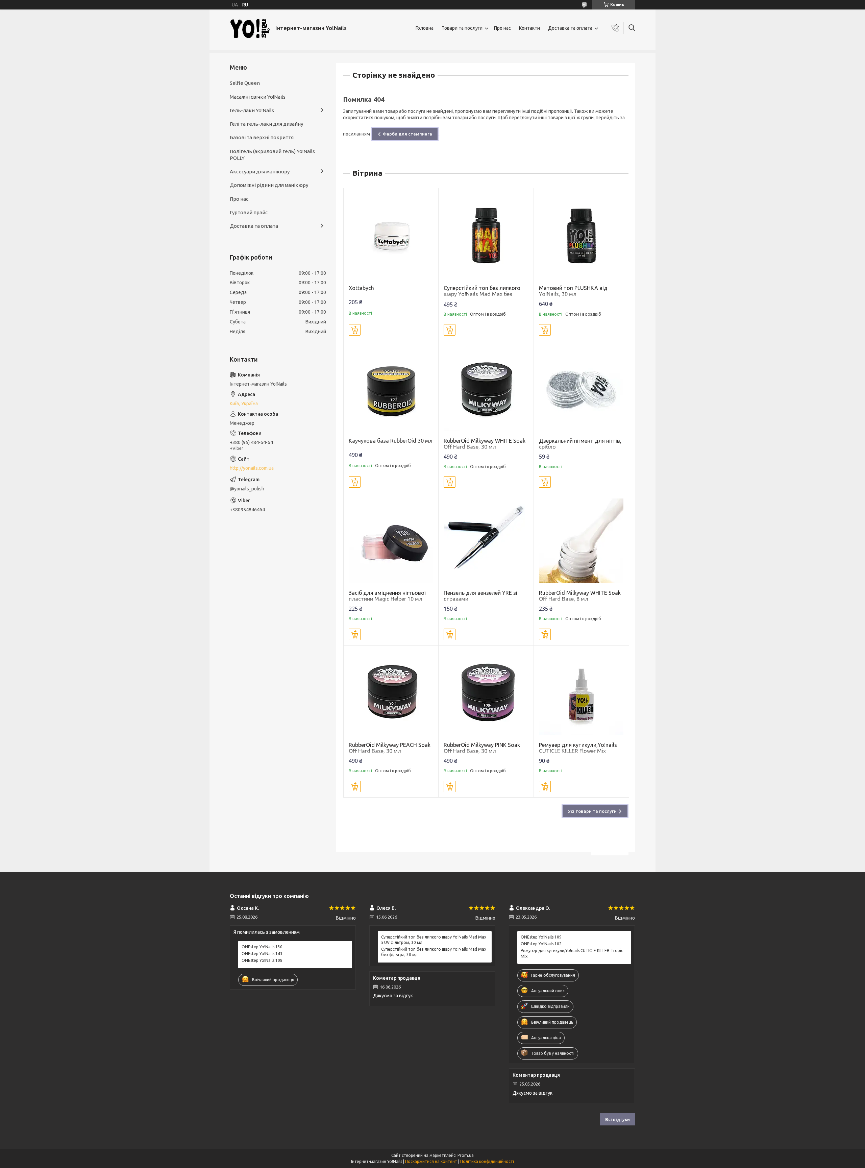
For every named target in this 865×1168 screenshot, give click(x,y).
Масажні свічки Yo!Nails (258, 97)
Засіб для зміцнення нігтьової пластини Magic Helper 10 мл (387, 596)
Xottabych (361, 288)
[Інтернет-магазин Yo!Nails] (250, 28)
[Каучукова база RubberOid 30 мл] (391, 388)
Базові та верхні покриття (262, 137)
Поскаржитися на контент (431, 1161)
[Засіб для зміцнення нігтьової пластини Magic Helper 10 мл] (391, 540)
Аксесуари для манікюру (260, 171)
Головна (425, 28)
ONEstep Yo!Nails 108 (262, 960)
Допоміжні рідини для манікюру (269, 185)
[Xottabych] (391, 235)
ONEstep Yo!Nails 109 (541, 937)
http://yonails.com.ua (252, 468)
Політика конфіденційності (487, 1161)
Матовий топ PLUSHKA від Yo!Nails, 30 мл (573, 291)
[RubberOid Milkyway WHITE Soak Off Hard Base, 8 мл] (581, 540)
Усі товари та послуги (592, 811)
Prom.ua (466, 1155)
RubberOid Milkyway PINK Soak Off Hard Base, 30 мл (482, 748)
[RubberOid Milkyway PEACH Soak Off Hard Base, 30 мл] (391, 693)
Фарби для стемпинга (407, 133)
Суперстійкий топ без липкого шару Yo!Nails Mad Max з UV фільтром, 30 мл (433, 940)
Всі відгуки (617, 1119)
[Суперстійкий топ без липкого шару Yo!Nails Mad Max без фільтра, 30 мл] (486, 235)
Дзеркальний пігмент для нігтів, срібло (580, 444)
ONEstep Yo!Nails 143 (262, 953)
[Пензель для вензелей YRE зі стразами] (486, 540)
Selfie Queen (245, 83)
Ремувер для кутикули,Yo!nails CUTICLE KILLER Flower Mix (578, 748)
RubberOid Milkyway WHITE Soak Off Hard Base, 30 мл (484, 444)
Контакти (529, 28)
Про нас (502, 28)
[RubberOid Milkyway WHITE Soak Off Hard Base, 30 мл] (486, 388)
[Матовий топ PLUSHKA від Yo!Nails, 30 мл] (581, 235)
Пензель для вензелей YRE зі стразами (480, 596)
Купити (355, 330)
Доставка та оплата (570, 28)
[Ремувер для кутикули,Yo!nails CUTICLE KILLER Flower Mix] (581, 693)
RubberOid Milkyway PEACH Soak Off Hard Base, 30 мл (389, 748)
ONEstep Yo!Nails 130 (262, 947)
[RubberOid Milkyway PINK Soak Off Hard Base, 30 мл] (486, 693)
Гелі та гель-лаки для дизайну (266, 124)
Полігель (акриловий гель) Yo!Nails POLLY (272, 154)
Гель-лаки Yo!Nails (252, 110)
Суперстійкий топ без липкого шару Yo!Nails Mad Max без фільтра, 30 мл (482, 294)
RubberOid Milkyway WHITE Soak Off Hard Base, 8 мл (580, 596)
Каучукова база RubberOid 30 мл (390, 441)
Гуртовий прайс (249, 212)
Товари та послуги (462, 28)
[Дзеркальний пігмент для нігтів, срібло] (581, 388)
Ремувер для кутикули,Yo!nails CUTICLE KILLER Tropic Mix (572, 953)
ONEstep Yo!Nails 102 (541, 944)
